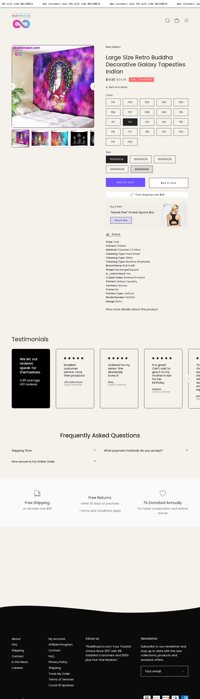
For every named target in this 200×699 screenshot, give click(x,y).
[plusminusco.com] (21, 20)
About (16, 639)
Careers (17, 668)
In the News (20, 662)
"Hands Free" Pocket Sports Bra (132, 212)
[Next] (94, 86)
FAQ (14, 644)
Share (116, 234)
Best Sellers (113, 47)
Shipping (18, 650)
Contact (18, 656)
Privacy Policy (58, 662)
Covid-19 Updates (61, 685)
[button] (167, 20)
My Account (57, 639)
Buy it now (169, 183)
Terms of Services (61, 679)
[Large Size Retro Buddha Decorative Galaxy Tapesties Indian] (20, 138)
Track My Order (59, 674)
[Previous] (12, 86)
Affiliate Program (61, 644)
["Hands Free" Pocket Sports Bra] (174, 215)
